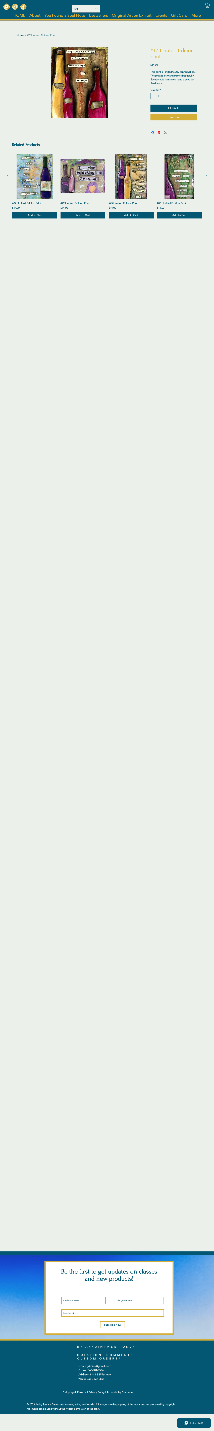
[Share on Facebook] (153, 132)
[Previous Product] (7, 176)
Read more (156, 83)
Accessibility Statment (120, 1392)
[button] (208, 5)
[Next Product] (207, 176)
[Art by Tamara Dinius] (6, 6)
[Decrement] (153, 96)
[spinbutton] (158, 96)
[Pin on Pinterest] (159, 132)
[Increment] (163, 96)
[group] (107, 186)
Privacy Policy (97, 1392)
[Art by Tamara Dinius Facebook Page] (23, 6)
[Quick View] (34, 176)
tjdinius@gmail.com (99, 1366)
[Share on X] (165, 132)
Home (20, 35)
